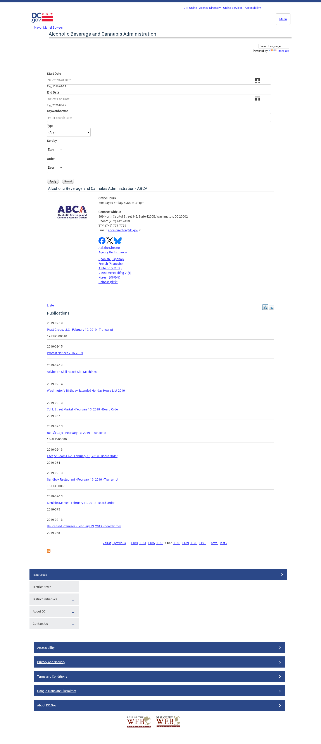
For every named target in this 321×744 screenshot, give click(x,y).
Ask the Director (109, 248)
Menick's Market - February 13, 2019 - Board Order (80, 503)
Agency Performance (112, 252)
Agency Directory (210, 8)
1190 (193, 543)
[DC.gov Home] (42, 24)
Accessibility (253, 8)
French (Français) (110, 263)
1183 (134, 543)
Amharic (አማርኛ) (110, 268)
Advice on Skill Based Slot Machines (72, 372)
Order (51, 159)
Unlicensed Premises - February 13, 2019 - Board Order (84, 526)
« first (107, 543)
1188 (176, 543)
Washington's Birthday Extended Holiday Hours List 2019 (86, 390)
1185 (151, 543)
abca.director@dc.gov (123, 230)
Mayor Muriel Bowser (48, 27)
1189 (185, 543)
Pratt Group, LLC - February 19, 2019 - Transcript (80, 329)
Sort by (52, 140)
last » (223, 543)
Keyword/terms (57, 111)
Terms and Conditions (52, 676)
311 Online (190, 8)
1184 (142, 543)
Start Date (54, 73)
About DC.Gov (46, 705)
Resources (40, 575)
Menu (283, 19)
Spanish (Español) (111, 259)
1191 (202, 543)
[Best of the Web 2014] (139, 727)
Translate (283, 51)
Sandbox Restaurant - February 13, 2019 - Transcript (82, 479)
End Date (53, 92)
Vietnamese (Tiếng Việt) (114, 273)
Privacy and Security (51, 662)
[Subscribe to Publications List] (48, 551)
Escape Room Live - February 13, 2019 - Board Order (82, 456)
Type (50, 126)
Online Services (233, 8)
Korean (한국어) (109, 277)
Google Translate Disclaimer (56, 691)
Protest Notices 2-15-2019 (65, 353)
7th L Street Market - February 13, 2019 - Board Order (83, 409)
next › (214, 543)
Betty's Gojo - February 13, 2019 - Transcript (76, 433)
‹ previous (119, 543)
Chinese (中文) (108, 282)
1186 (159, 543)
